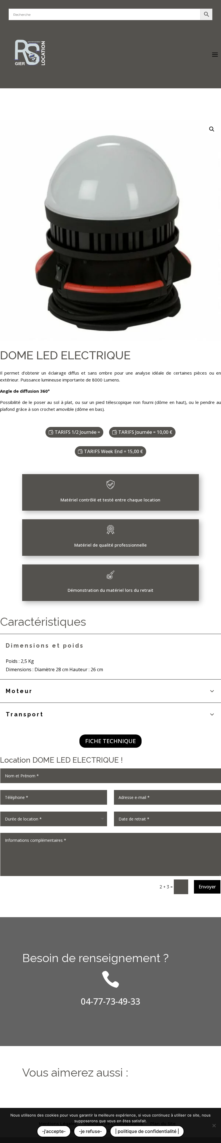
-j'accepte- (54, 1131)
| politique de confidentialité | (147, 1131)
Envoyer (207, 887)
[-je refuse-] (214, 1125)
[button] (212, 129)
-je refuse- (90, 1131)
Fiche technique (110, 741)
